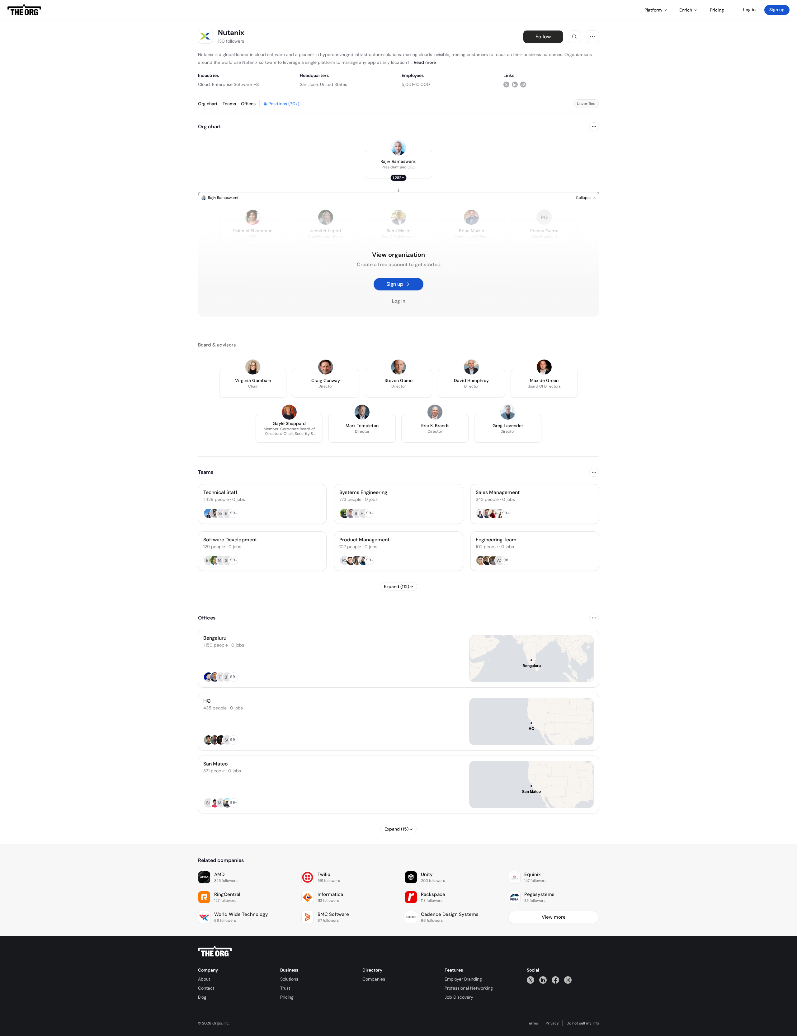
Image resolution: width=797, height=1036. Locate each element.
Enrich (685, 10)
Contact (206, 988)
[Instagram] (568, 980)
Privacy (552, 1023)
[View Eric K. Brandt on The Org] (435, 412)
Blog (202, 997)
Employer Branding (463, 979)
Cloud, (204, 84)
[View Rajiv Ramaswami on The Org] (398, 148)
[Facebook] (555, 980)
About (204, 979)
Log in (749, 9)
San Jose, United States (323, 84)
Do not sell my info (583, 1023)
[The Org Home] (24, 10)
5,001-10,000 (416, 84)
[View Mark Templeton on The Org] (362, 412)
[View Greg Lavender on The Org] (508, 412)
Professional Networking (469, 988)
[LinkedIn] (543, 980)
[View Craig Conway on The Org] (325, 367)
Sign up (777, 9)
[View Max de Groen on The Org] (544, 367)
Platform (653, 10)
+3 (256, 84)
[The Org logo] (215, 951)
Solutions (289, 979)
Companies (373, 979)
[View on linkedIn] (515, 84)
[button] (398, 164)
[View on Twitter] (506, 84)
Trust (285, 988)
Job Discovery (459, 997)
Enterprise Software (232, 84)
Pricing (287, 997)
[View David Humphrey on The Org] (471, 367)
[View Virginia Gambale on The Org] (253, 367)
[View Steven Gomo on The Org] (398, 367)
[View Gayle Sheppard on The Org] (289, 412)
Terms (532, 1023)
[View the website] (523, 84)
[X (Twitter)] (530, 980)
